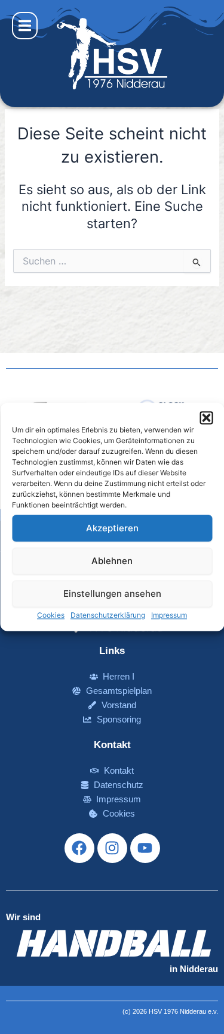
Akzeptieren (112, 528)
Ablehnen (112, 560)
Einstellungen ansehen (112, 593)
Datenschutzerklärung (107, 615)
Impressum (169, 615)
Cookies (51, 615)
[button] (206, 417)
